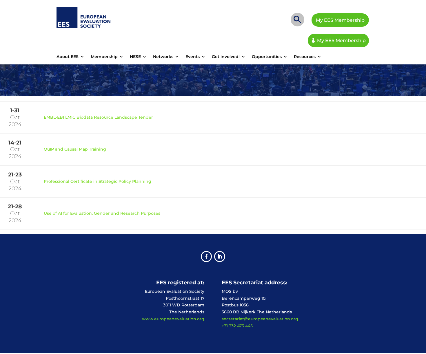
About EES (68, 57)
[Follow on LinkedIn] (219, 256)
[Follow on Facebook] (206, 256)
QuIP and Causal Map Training (75, 149)
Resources (305, 57)
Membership (104, 57)
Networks (163, 57)
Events (192, 57)
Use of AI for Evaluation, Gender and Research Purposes (102, 213)
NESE (135, 57)
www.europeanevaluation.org (173, 319)
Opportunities (267, 57)
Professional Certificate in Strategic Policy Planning (97, 181)
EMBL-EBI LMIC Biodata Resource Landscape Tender (98, 117)
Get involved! (226, 57)
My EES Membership (340, 20)
